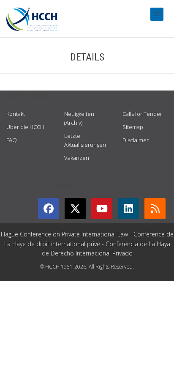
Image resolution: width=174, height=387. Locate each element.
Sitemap (132, 127)
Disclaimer (135, 140)
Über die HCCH (25, 127)
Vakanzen (76, 158)
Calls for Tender (142, 114)
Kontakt (15, 114)
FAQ (11, 140)
